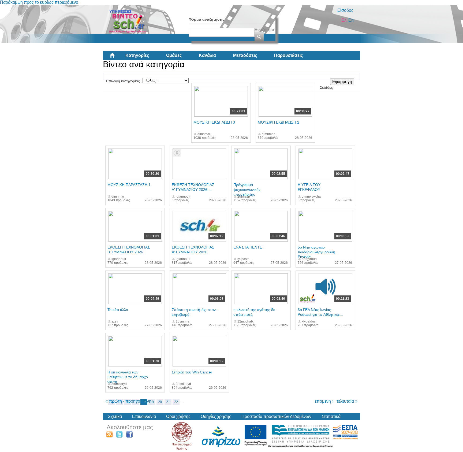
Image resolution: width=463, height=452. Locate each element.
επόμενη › (324, 401)
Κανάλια (207, 55)
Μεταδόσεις (245, 55)
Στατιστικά (331, 416)
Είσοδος (345, 10)
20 (160, 402)
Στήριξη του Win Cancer (192, 372)
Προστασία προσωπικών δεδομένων (276, 416)
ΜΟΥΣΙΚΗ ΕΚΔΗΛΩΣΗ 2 (278, 122)
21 (168, 402)
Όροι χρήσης (178, 416)
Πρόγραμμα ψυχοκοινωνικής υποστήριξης (246, 190)
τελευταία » (347, 401)
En (351, 20)
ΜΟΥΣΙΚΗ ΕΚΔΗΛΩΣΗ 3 (214, 122)
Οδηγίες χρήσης (216, 416)
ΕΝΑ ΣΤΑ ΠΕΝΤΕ (247, 247)
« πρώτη (114, 401)
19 (152, 402)
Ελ (343, 20)
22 (176, 402)
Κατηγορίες (137, 55)
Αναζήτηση (265, 30)
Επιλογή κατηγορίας (123, 81)
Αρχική (117, 57)
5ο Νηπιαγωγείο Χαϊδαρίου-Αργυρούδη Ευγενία (316, 252)
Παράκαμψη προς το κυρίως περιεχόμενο (39, 2)
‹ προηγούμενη (137, 401)
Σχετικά (115, 416)
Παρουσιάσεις (288, 55)
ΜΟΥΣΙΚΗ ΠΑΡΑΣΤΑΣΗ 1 (129, 185)
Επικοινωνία (144, 416)
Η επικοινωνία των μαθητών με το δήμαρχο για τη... (127, 377)
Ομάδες (174, 55)
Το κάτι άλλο (117, 309)
